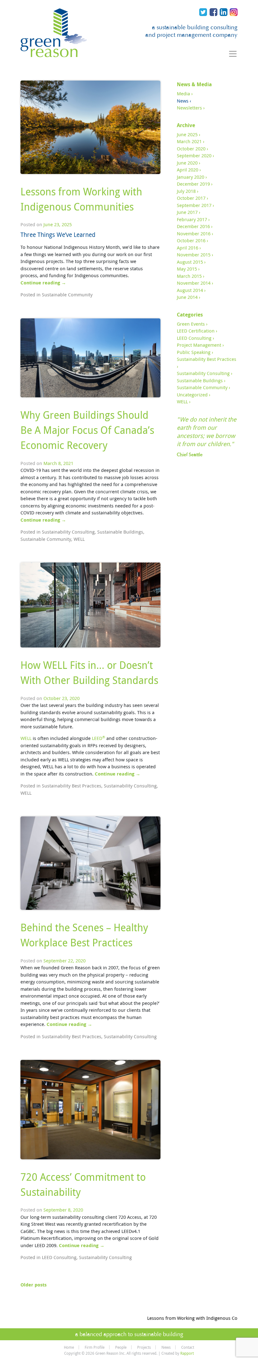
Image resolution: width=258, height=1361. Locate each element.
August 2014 (190, 290)
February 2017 (192, 219)
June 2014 (187, 297)
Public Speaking (193, 352)
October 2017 (191, 198)
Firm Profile (94, 1347)
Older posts (33, 1284)
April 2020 (187, 169)
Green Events (191, 324)
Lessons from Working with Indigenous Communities (195, 1318)
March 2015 (189, 276)
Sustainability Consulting (68, 532)
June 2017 (187, 212)
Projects (144, 1347)
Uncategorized (192, 394)
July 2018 (186, 191)
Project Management (199, 345)
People (120, 1347)
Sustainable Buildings (120, 532)
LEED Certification (196, 331)
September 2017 (194, 205)
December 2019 (193, 184)
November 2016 (193, 233)
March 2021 (189, 141)
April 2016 (187, 247)
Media (183, 93)
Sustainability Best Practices (71, 785)
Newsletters (189, 107)
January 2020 (190, 177)
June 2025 (187, 134)
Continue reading (43, 282)
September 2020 (194, 155)
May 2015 (187, 269)
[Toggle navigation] (233, 54)
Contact (187, 1347)
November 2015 (193, 254)
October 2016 (191, 240)
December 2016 (193, 226)
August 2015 (190, 262)
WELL (79, 539)
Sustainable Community (67, 294)
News (182, 101)
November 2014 (193, 283)
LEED (98, 738)
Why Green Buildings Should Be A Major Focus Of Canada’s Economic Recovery (87, 430)
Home (69, 1347)
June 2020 (187, 163)
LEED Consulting (59, 1257)
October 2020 (191, 148)
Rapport (187, 1353)
